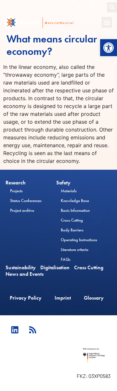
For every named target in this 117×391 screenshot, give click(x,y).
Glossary (94, 297)
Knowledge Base (75, 200)
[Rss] (32, 330)
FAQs (66, 259)
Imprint (63, 297)
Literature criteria (74, 249)
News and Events (25, 274)
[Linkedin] (14, 330)
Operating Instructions (79, 239)
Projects (16, 191)
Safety (63, 183)
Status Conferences (26, 200)
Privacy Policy (26, 297)
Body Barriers (72, 230)
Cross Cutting (72, 220)
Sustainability (21, 267)
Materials (69, 191)
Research (16, 183)
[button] (108, 47)
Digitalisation (55, 267)
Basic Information (75, 210)
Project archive (22, 210)
